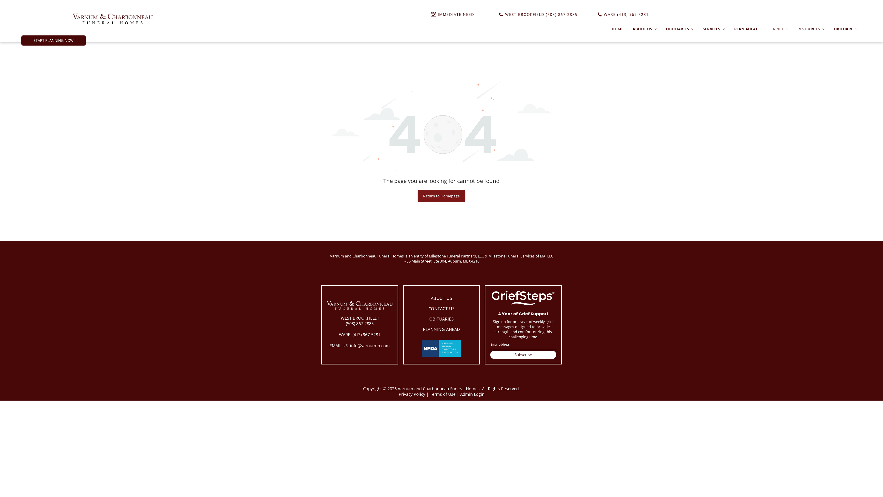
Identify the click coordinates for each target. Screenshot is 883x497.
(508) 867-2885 (360, 323)
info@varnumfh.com (370, 345)
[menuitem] (617, 28)
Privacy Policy (412, 394)
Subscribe (523, 354)
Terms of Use (443, 394)
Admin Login (472, 394)
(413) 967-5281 (366, 334)
